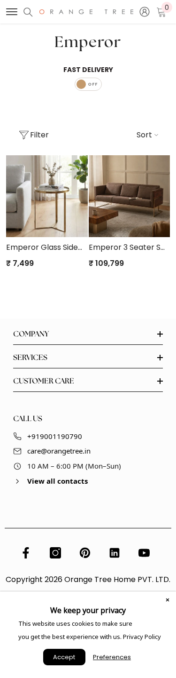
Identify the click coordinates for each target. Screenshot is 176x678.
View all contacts (57, 481)
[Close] (167, 600)
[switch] (88, 84)
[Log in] (144, 12)
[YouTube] (144, 553)
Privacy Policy (142, 636)
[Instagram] (55, 553)
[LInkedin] (114, 553)
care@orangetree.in (59, 450)
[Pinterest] (85, 553)
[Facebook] (26, 553)
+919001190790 (54, 436)
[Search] (28, 12)
